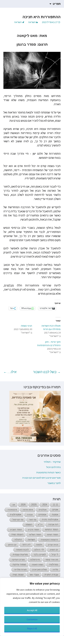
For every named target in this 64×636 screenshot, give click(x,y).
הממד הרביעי (33, 529)
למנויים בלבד (39, 554)
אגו (13, 505)
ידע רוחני (26, 544)
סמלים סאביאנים (39, 569)
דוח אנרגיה (53, 524)
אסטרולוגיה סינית (50, 519)
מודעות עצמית (20, 554)
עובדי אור (34, 574)
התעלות (18, 539)
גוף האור (32, 519)
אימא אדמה (28, 509)
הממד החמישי (51, 529)
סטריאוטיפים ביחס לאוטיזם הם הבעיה (41, 477)
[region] (32, 607)
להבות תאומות (22, 549)
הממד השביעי (16, 529)
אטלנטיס (43, 509)
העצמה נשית (17, 534)
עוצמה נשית (18, 574)
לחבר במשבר (54, 483)
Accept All (32, 610)
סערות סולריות (20, 569)
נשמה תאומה (37, 564)
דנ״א (40, 524)
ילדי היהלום (39, 549)
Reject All (32, 628)
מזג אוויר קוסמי (51, 559)
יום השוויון (54, 549)
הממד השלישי (35, 534)
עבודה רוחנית (51, 574)
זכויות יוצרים (53, 545)
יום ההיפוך (12, 545)
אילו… (10, 372)
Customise (32, 619)
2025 (34, 504)
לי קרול (55, 554)
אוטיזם (55, 509)
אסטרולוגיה (15, 514)
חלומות (39, 545)
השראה (32, 22)
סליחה (55, 569)
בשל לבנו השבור (47, 372)
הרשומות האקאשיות (49, 540)
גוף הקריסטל (17, 519)
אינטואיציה (12, 509)
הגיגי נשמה (26, 325)
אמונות (55, 514)
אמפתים (42, 514)
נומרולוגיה (53, 564)
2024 (44, 504)
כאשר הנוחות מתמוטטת (48, 472)
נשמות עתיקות (19, 564)
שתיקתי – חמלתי (52, 461)
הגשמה (28, 524)
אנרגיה (30, 514)
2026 (23, 504)
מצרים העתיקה (18, 559)
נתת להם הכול (53, 467)
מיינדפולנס (35, 559)
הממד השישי (52, 534)
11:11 (55, 505)
